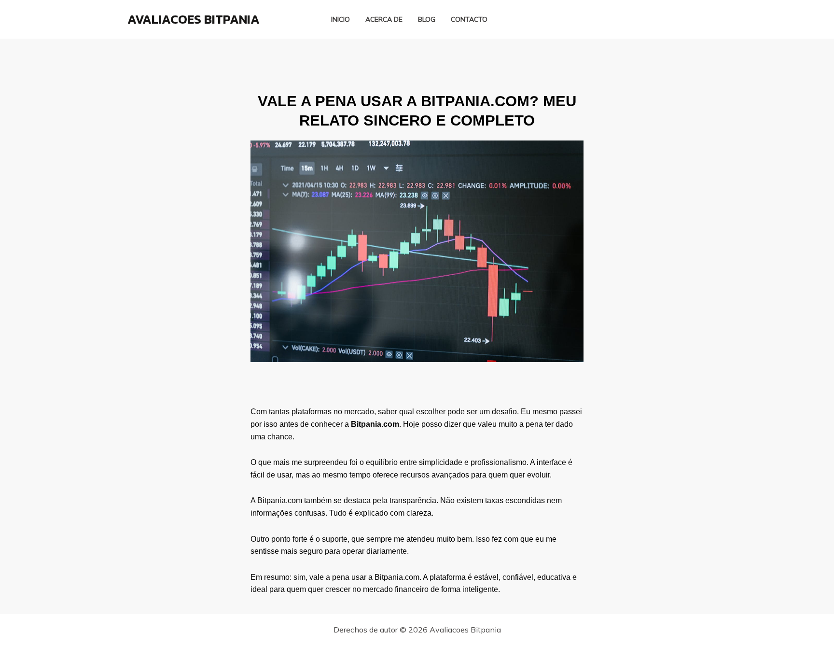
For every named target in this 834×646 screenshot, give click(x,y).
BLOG (426, 19)
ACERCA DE (384, 19)
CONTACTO (469, 19)
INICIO (340, 19)
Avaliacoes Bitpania (193, 19)
